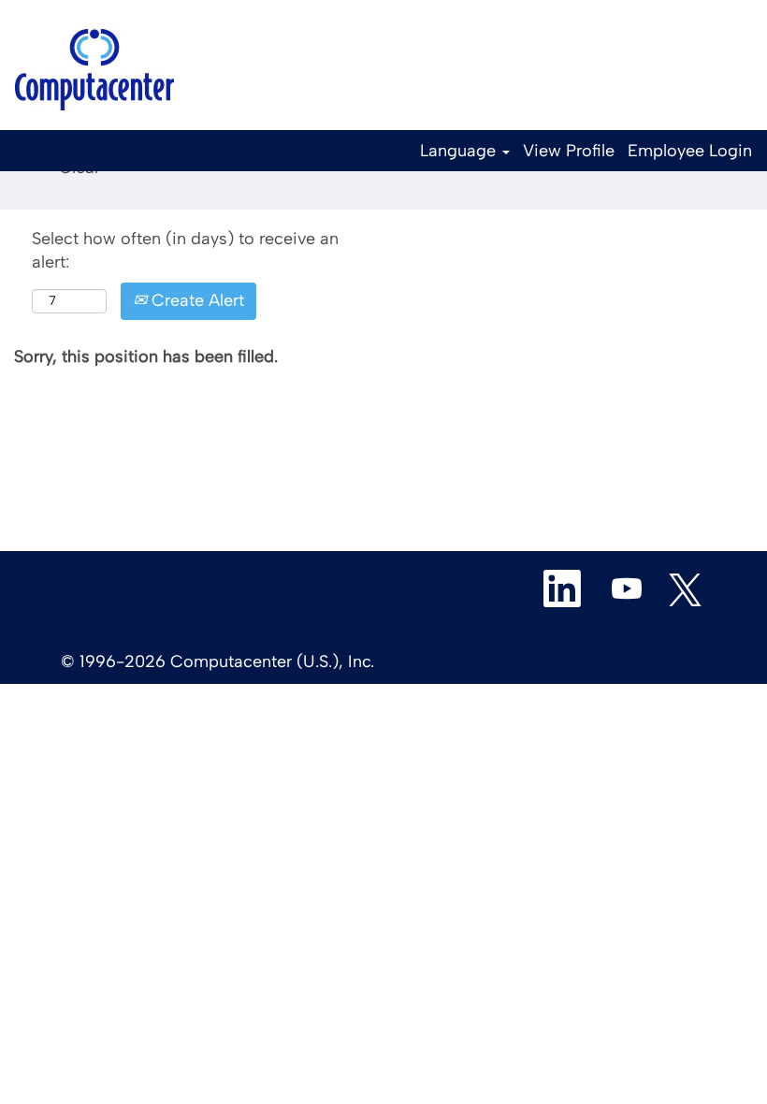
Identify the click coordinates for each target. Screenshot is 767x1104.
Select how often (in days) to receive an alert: (185, 250)
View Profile (569, 150)
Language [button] (460, 150)
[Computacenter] (94, 69)
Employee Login (690, 150)
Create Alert (195, 300)
